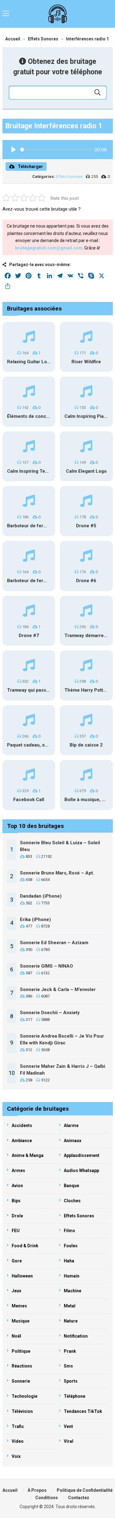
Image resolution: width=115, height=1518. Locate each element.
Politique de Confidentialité (85, 1490)
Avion (17, 1185)
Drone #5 (86, 526)
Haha (69, 1260)
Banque (71, 1185)
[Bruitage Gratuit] (57, 14)
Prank (70, 1351)
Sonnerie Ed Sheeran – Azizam (54, 942)
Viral (68, 1441)
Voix (16, 1456)
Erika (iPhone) (35, 919)
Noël (16, 1336)
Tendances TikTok (83, 1411)
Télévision (22, 1411)
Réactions (22, 1366)
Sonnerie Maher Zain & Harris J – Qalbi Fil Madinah (62, 1069)
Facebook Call (28, 799)
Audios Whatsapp (81, 1170)
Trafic (18, 1426)
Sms (68, 1366)
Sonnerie (21, 1381)
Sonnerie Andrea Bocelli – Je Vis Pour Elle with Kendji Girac (62, 1039)
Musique (20, 1320)
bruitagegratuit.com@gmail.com (48, 247)
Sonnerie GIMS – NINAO (46, 966)
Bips (16, 1200)
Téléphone (74, 1396)
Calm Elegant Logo (86, 471)
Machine (72, 1290)
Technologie (24, 1396)
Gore (17, 1260)
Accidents (22, 1125)
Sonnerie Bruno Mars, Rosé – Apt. (57, 873)
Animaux (72, 1140)
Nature (71, 1320)
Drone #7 (29, 635)
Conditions (46, 1497)
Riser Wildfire (86, 361)
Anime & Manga (28, 1155)
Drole (17, 1215)
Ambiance (22, 1140)
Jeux (16, 1290)
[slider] (56, 149)
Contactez (78, 1497)
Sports (71, 1381)
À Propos (37, 1490)
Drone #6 (86, 580)
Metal (69, 1305)
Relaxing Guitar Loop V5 (33, 361)
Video (18, 1441)
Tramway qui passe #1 (31, 690)
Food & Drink (25, 1245)
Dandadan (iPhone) (41, 896)
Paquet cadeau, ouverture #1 (38, 745)
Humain (71, 1275)
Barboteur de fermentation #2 (39, 580)
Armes (18, 1170)
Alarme (71, 1125)
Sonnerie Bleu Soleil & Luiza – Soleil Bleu (60, 846)
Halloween (22, 1275)
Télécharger (30, 166)
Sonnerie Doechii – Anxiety (50, 1012)
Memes (19, 1305)
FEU (16, 1230)
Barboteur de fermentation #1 (39, 526)
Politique (21, 1351)
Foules (71, 1245)
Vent (68, 1426)
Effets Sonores (43, 38)
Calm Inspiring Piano (86, 416)
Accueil (12, 38)
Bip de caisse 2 (86, 745)
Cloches (72, 1200)
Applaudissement (81, 1155)
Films (69, 1230)
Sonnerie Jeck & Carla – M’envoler (58, 989)
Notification (76, 1336)
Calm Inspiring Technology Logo (42, 471)
